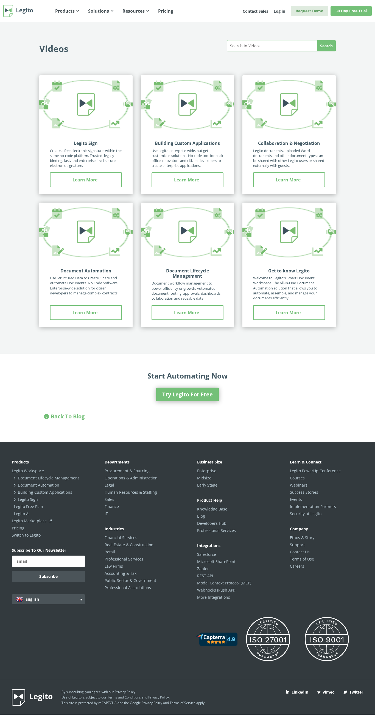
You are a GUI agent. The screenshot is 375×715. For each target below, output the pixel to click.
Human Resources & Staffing (131, 492)
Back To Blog (68, 416)
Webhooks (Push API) (216, 590)
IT (106, 513)
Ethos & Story (302, 537)
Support (297, 544)
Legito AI (22, 513)
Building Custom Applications (187, 143)
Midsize (204, 478)
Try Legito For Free (187, 394)
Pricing (18, 528)
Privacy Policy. (159, 697)
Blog (201, 516)
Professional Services (124, 559)
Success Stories (304, 492)
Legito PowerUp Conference (315, 470)
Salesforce (206, 554)
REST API (205, 575)
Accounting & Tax (120, 573)
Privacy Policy (125, 691)
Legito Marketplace (30, 520)
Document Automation (85, 271)
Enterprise (206, 470)
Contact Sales (255, 11)
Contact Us (300, 551)
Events (296, 499)
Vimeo (329, 692)
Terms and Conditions (124, 697)
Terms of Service (182, 702)
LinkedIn (300, 692)
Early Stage (207, 485)
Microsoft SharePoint (216, 561)
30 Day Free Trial (351, 10)
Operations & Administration (131, 478)
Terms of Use (302, 559)
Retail (110, 551)
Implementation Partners (313, 506)
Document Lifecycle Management (187, 273)
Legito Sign (86, 143)
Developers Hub (211, 523)
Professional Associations (128, 587)
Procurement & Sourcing (127, 470)
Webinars (298, 485)
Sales (109, 499)
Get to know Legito (289, 271)
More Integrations (213, 597)
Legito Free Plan (28, 506)
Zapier (203, 568)
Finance (112, 506)
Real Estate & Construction (129, 544)
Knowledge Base (212, 509)
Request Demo (309, 10)
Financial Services (121, 537)
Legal (109, 485)
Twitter (356, 692)
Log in (279, 11)
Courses (297, 478)
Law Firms (114, 566)
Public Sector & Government (130, 580)
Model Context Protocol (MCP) (224, 583)
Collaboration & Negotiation (289, 143)
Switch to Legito (26, 535)
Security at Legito (305, 513)
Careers (297, 566)
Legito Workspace (28, 470)
